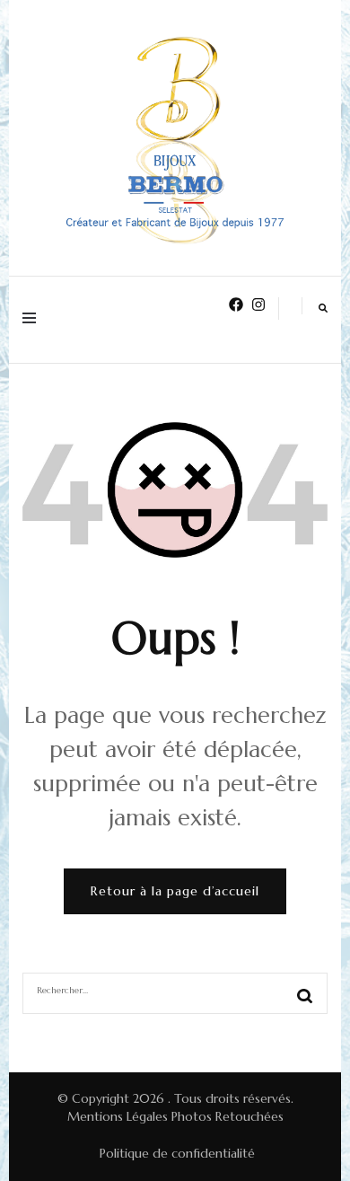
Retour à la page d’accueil (175, 891)
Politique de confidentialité (177, 1153)
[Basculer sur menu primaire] (33, 319)
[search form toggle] (323, 308)
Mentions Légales (117, 1116)
